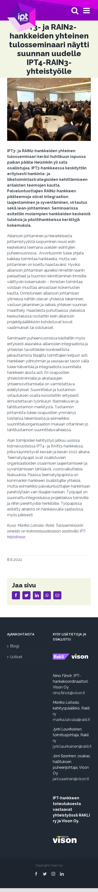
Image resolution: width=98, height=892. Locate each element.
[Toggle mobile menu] (87, 10)
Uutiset (16, 657)
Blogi (14, 646)
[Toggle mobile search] (74, 10)
